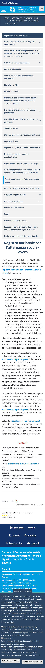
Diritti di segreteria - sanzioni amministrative (16, 155)
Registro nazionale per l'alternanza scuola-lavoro (22, 180)
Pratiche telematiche (12, 69)
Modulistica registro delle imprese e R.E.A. (21, 188)
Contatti (16, 535)
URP (33, 527)
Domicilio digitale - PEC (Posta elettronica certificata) (21, 120)
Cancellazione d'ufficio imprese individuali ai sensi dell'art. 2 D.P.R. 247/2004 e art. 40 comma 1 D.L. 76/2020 (22, 53)
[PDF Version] (17, 501)
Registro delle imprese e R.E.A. (25, 18)
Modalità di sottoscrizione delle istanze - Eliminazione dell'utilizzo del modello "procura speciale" (21, 100)
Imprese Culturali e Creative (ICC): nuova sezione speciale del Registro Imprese (21, 228)
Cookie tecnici (8, 638)
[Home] (23, 9)
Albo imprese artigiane (13, 201)
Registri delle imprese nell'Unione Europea (21, 163)
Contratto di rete (11, 141)
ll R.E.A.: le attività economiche (17, 62)
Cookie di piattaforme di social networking (20, 626)
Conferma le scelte (10, 661)
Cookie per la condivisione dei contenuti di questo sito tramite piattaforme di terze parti (22, 648)
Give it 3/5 (7, 515)
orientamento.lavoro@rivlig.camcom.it (23, 463)
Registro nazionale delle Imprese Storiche (21, 236)
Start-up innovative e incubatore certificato (22, 134)
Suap (6, 214)
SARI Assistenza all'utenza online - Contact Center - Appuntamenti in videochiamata (22, 171)
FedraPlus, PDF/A (11, 91)
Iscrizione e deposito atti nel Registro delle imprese (19, 43)
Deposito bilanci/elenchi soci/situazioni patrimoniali (20, 111)
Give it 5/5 (11, 515)
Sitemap (32, 535)
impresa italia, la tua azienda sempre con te (22, 147)
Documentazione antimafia (15, 220)
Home (6, 18)
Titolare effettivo (11, 128)
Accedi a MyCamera (10, 3)
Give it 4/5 (9, 515)
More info (10, 622)
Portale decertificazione (14, 207)
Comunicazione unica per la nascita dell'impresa (18, 77)
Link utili (35, 543)
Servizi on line (15, 543)
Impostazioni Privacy (22, 591)
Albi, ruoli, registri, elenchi (15, 194)
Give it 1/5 (3, 515)
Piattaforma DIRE (11, 84)
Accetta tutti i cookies (32, 662)
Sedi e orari (18, 527)
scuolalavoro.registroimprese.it (16, 359)
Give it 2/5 (5, 515)
